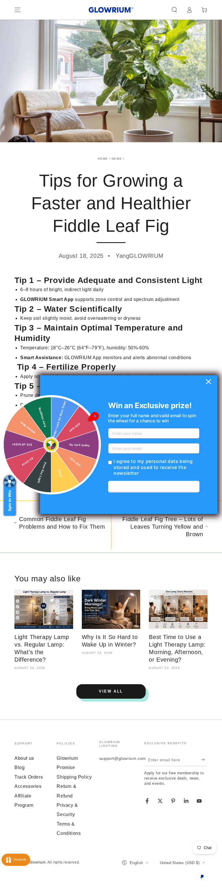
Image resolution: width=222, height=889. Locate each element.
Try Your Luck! (153, 486)
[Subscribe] (204, 759)
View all (111, 691)
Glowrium (37, 862)
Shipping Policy (74, 777)
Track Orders (28, 777)
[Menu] (17, 9)
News (117, 158)
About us (24, 758)
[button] (174, 9)
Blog (19, 767)
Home (103, 158)
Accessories (28, 786)
